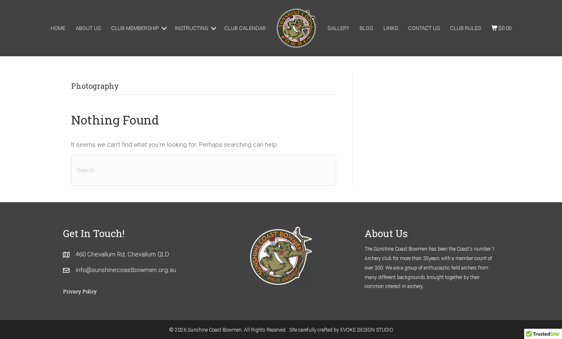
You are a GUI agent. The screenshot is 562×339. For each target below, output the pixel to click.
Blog (366, 28)
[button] (164, 28)
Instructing (191, 28)
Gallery (338, 28)
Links (390, 28)
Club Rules (465, 28)
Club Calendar (245, 28)
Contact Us (424, 28)
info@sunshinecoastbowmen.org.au (126, 270)
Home (58, 28)
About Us (88, 28)
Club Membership (135, 28)
